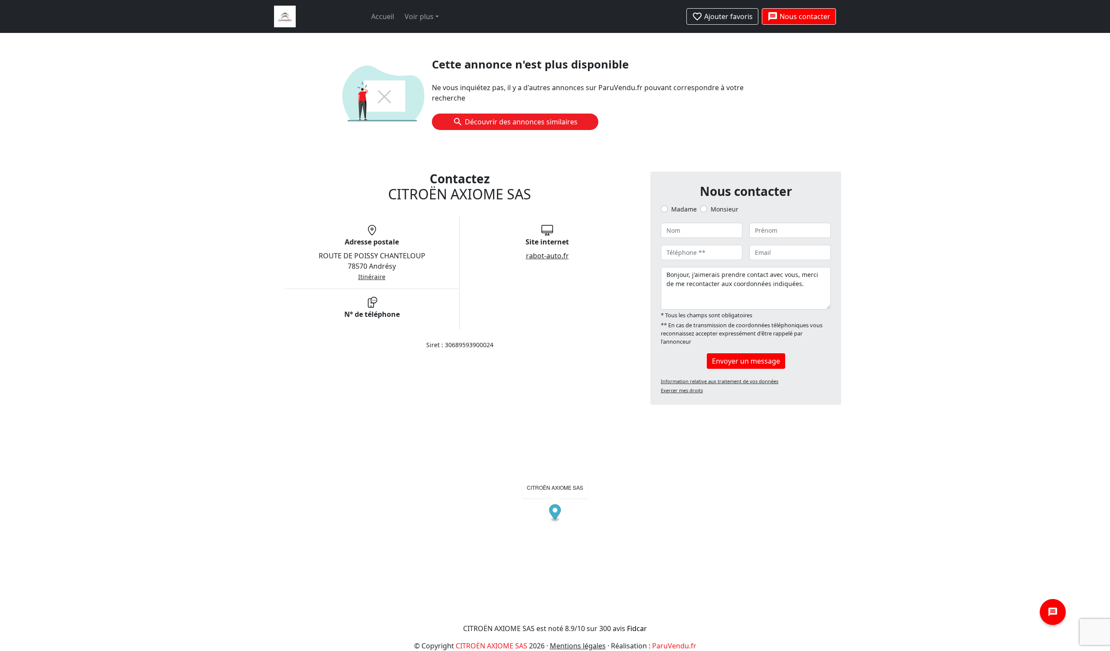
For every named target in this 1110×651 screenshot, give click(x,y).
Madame (684, 209)
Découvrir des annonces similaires (521, 122)
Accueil (382, 16)
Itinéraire (371, 277)
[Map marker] (555, 513)
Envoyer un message (746, 361)
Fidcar (637, 628)
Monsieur (724, 209)
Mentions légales (578, 646)
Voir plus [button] (419, 16)
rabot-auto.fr (547, 255)
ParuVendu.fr (674, 646)
